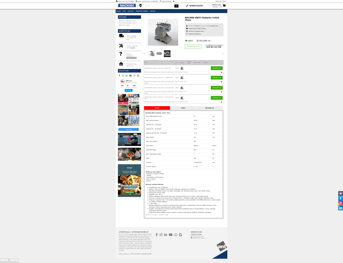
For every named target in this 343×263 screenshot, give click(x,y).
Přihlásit (224, 1)
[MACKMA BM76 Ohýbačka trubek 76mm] (163, 32)
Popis (157, 108)
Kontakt (153, 11)
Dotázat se (217, 68)
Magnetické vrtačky (124, 25)
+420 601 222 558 (213, 47)
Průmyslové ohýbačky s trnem (127, 23)
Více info (132, 48)
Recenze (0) (204, 41)
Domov (119, 11)
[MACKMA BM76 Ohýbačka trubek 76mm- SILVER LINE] (182, 68)
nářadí (148, 236)
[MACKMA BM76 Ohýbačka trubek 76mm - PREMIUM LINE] (182, 77)
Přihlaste (191, 26)
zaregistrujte (204, 26)
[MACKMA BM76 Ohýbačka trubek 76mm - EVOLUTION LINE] (182, 88)
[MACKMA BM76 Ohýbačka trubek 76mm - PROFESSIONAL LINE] (182, 98)
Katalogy (131, 11)
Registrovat (218, 1)
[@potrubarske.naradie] (122, 81)
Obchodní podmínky (142, 11)
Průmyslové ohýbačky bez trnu (127, 20)
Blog (124, 11)
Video (190, 41)
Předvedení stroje (193, 46)
